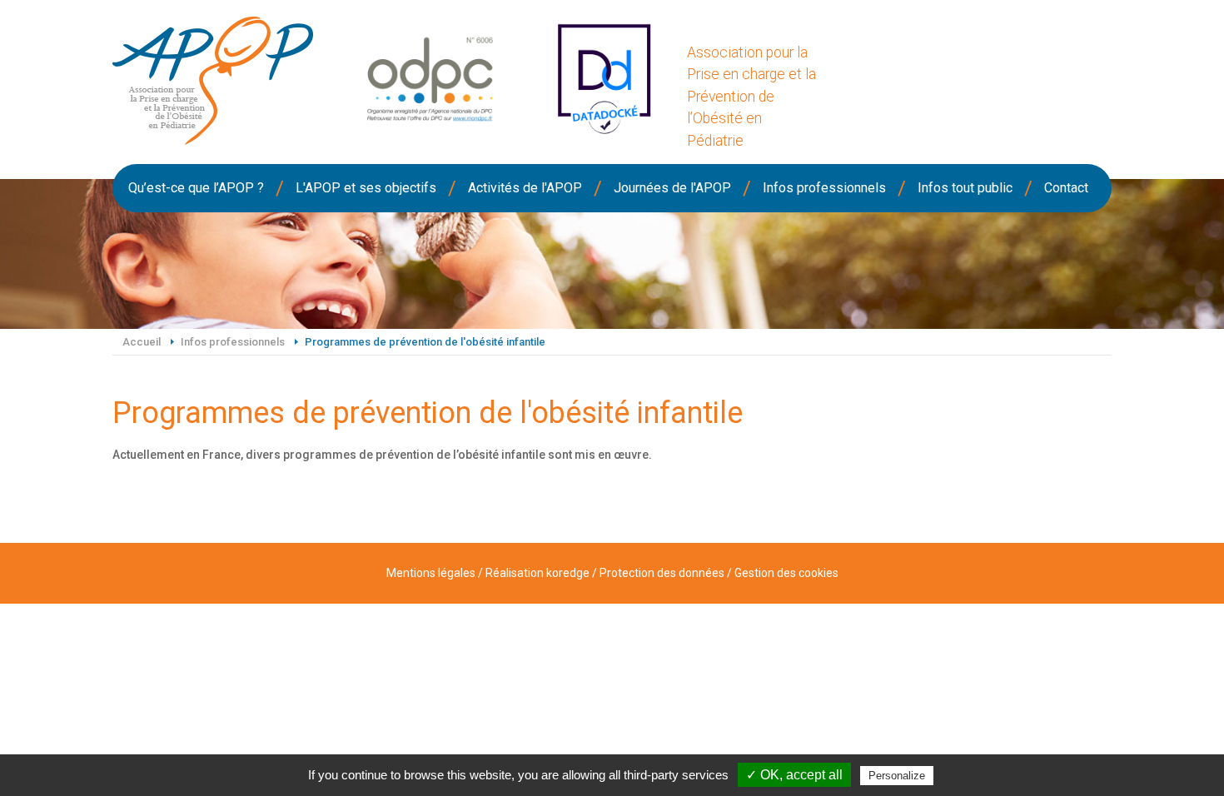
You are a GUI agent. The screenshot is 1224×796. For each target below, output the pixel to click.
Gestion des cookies (786, 573)
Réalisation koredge (537, 573)
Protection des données (662, 573)
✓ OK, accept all (794, 775)
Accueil (141, 342)
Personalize (896, 775)
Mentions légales (430, 573)
